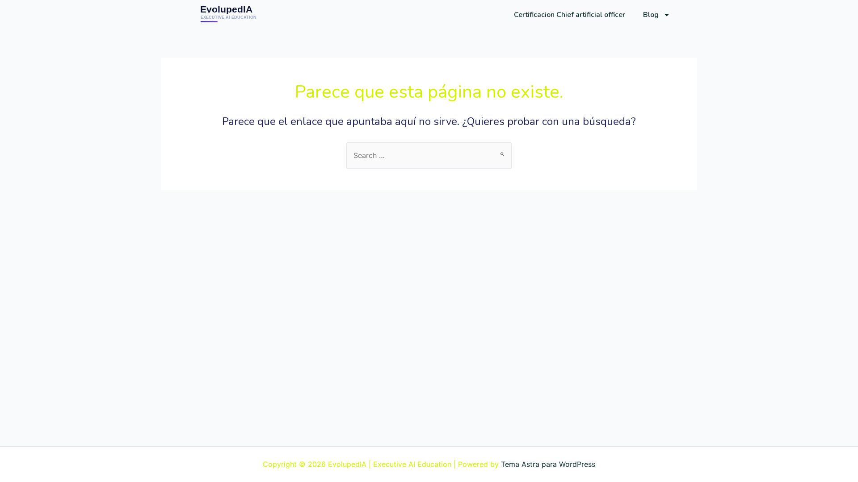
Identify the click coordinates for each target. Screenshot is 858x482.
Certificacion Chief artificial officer (569, 15)
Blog (651, 15)
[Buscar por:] (429, 155)
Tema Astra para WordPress (548, 464)
